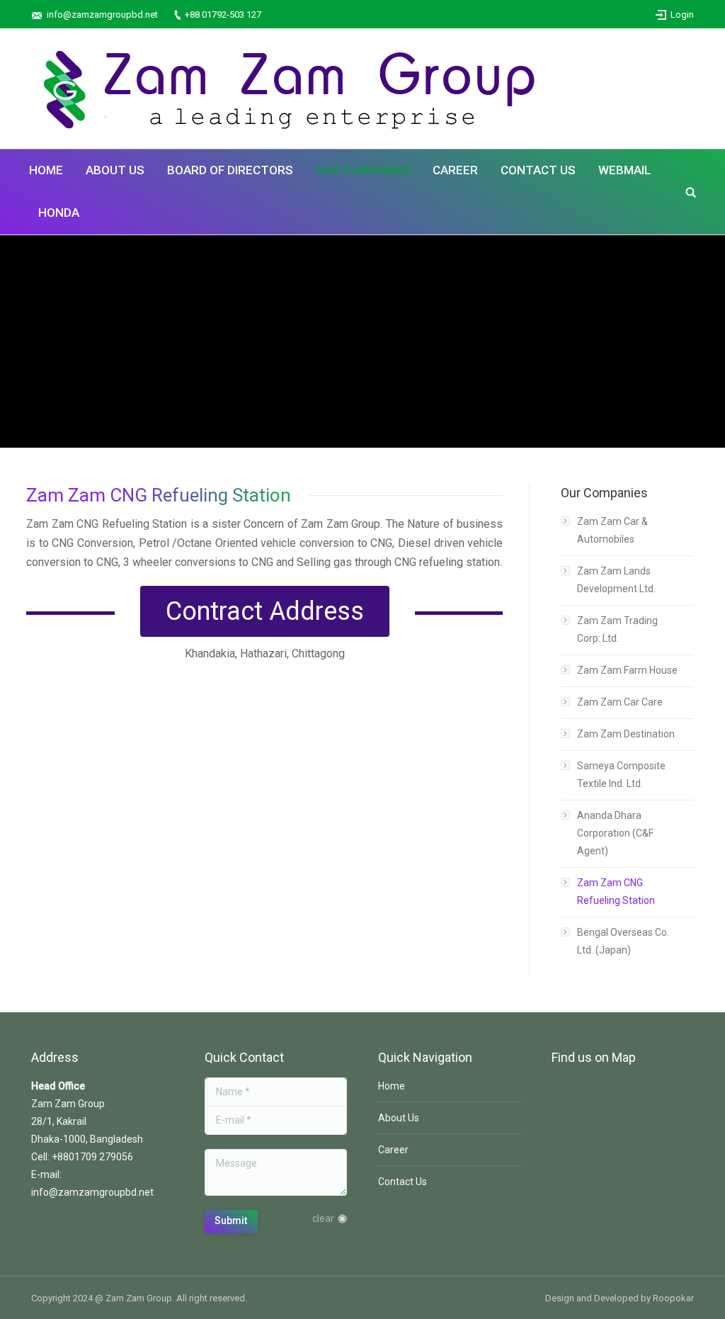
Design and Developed (592, 1298)
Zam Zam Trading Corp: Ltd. (617, 629)
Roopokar (673, 1298)
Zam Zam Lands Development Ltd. (616, 579)
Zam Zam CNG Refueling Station (616, 891)
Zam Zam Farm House (627, 670)
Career (393, 1149)
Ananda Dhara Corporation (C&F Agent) (615, 833)
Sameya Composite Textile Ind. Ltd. (621, 774)
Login (682, 14)
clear (323, 1218)
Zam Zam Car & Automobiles (612, 530)
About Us (398, 1117)
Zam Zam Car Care (620, 702)
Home (391, 1086)
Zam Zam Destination (626, 734)
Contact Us (402, 1181)
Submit (231, 1220)
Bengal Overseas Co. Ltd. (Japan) (623, 941)
